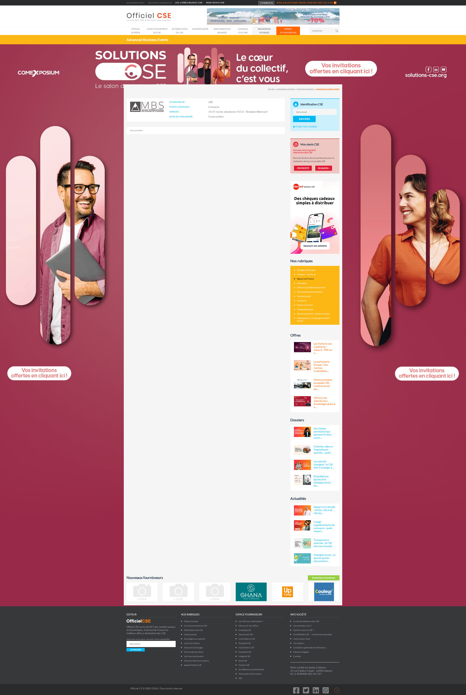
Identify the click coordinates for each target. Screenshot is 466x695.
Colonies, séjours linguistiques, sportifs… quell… (323, 449)
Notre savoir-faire (301, 638)
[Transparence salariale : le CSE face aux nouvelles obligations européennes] (302, 543)
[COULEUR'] (324, 592)
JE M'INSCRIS (135, 650)
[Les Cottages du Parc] (178, 592)
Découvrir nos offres (248, 625)
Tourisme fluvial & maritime (310, 291)
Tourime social (304, 296)
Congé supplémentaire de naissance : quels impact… (324, 526)
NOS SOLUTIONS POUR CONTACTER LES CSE (305, 2)
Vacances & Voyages (264, 31)
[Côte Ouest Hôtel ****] (142, 592)
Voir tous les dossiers (194, 656)
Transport (301, 300)
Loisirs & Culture (243, 31)
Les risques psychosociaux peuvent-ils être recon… (322, 433)
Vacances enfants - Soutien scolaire (313, 313)
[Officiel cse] (149, 16)
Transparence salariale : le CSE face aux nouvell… (324, 543)
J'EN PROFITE (303, 168)
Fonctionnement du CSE (157, 31)
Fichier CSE (244, 665)
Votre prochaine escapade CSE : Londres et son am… (323, 384)
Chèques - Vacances (306, 274)
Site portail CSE (246, 634)
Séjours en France (305, 89)
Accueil (271, 89)
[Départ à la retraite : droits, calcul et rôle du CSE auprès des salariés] (302, 510)
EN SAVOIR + (323, 168)
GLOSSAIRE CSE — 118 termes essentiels (312, 634)
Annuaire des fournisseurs (196, 660)
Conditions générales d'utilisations (309, 647)
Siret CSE (243, 660)
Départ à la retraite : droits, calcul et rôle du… (324, 510)
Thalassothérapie (305, 309)
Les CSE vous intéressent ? (251, 621)
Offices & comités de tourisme (311, 287)
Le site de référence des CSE (306, 621)
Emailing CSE (245, 630)
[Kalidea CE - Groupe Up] (287, 592)
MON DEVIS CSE (215, 3)
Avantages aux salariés (222, 31)
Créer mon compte (306, 126)
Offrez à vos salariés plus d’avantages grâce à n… (324, 402)
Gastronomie (200, 29)
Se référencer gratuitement (251, 669)
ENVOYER (304, 119)
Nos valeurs (298, 643)
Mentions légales (301, 652)
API (240, 678)
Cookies (297, 656)
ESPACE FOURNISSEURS (288, 31)
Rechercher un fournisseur (323, 578)
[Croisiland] (214, 592)
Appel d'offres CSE (193, 665)
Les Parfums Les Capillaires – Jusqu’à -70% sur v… (323, 348)
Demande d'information (250, 673)
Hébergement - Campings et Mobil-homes (313, 319)
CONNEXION (266, 2)
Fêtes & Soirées (135, 31)
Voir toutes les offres (193, 652)
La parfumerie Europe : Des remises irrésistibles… (321, 366)
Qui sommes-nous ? (136, 3)
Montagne (302, 283)
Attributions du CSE (179, 31)
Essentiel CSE (245, 652)
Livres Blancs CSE (247, 638)
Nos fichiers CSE (246, 647)
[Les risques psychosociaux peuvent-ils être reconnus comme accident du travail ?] (302, 432)
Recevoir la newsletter (160, 3)
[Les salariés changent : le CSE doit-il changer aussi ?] (302, 465)
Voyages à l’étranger (306, 270)
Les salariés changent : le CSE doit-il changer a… (324, 464)
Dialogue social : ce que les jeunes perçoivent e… (324, 558)
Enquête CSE (245, 643)
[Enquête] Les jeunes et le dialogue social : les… (323, 481)
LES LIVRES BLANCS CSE (189, 3)
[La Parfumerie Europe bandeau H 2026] (273, 16)
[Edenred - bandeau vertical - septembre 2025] (314, 217)
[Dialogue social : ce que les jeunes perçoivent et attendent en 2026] (302, 558)
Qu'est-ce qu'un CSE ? (303, 630)
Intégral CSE (244, 656)
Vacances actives (305, 305)
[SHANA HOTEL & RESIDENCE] (251, 592)
